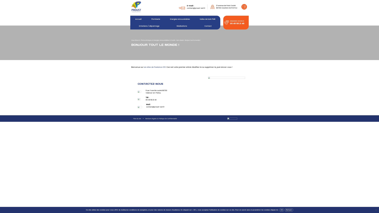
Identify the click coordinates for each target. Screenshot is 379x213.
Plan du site (137, 119)
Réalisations (182, 26)
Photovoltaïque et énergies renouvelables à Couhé (158, 40)
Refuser (289, 210)
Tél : (147, 97)
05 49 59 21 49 (237, 23)
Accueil (138, 19)
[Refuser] (376, 210)
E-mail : (190, 5)
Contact (208, 26)
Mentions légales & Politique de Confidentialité (161, 119)
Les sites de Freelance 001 (155, 67)
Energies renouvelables (180, 19)
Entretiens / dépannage (149, 26)
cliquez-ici (274, 210)
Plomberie (155, 19)
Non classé (180, 40)
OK (281, 210)
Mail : (148, 104)
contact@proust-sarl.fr (196, 8)
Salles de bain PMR (207, 19)
